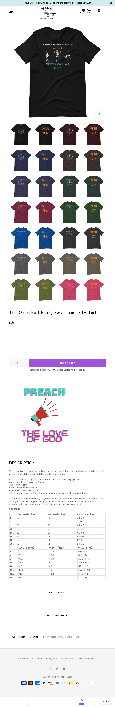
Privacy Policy (51, 658)
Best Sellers (25, 636)
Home (12, 636)
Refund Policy (67, 658)
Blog (40, 658)
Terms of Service (85, 658)
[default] (81, 704)
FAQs (33, 658)
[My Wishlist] (83, 11)
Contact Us (22, 658)
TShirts (34, 636)
